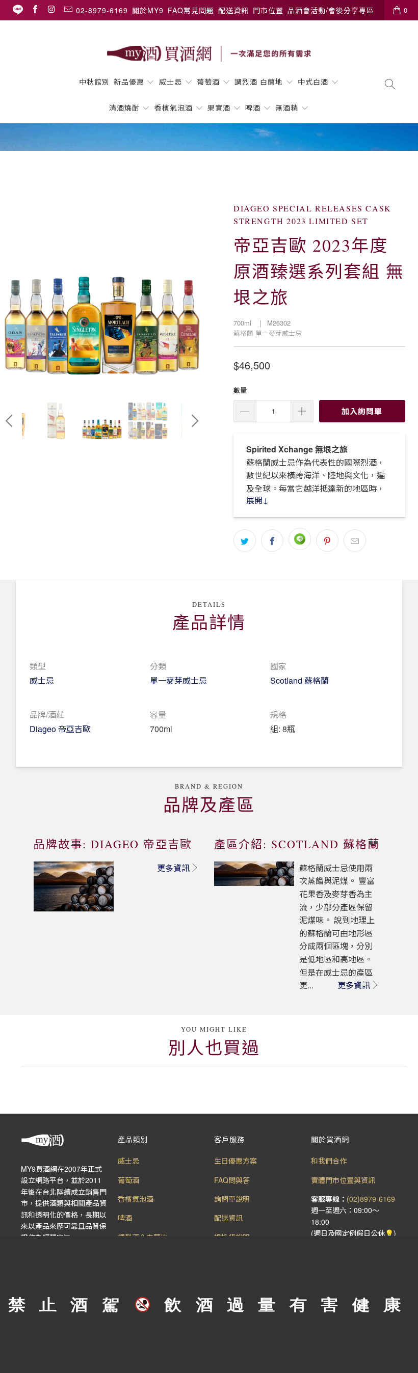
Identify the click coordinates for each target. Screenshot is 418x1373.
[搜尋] (390, 85)
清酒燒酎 (124, 107)
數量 (240, 390)
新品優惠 (129, 81)
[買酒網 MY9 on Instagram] (51, 10)
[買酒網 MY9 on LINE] (18, 10)
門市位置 (268, 10)
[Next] (193, 283)
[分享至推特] (244, 540)
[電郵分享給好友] (355, 540)
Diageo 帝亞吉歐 (60, 729)
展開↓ (257, 500)
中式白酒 (314, 81)
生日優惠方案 (235, 1160)
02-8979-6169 (102, 10)
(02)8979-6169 (371, 1199)
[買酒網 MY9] (209, 54)
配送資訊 (233, 10)
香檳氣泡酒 (173, 107)
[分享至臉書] (272, 540)
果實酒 (218, 107)
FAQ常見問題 (191, 10)
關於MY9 (148, 10)
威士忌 (170, 81)
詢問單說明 (232, 1199)
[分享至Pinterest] (327, 540)
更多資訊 (173, 868)
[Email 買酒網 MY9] (67, 10)
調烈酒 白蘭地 (258, 81)
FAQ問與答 (232, 1180)
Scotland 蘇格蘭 (299, 680)
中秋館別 (94, 81)
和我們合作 (329, 1160)
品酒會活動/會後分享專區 (331, 10)
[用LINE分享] (300, 539)
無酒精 (288, 107)
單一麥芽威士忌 (178, 680)
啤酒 (252, 107)
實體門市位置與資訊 (343, 1180)
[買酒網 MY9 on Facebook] (34, 10)
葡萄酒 (208, 81)
